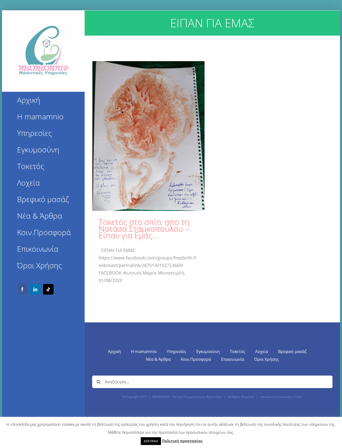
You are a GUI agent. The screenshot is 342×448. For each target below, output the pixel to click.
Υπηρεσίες (176, 351)
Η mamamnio (144, 351)
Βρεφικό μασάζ (292, 351)
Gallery (148, 136)
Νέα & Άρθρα (158, 359)
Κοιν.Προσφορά (196, 359)
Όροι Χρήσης (266, 359)
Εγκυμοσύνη (208, 351)
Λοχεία (261, 351)
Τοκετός (237, 351)
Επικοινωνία (232, 359)
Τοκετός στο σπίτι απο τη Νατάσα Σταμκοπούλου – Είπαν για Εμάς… (144, 228)
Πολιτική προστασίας (182, 440)
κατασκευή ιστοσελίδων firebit (281, 397)
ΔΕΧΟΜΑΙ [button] (151, 441)
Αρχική (114, 351)
